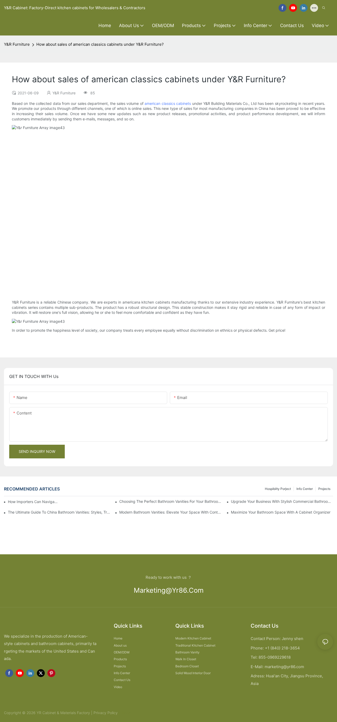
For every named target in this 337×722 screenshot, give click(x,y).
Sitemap (125, 712)
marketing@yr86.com (169, 590)
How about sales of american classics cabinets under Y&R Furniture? (100, 44)
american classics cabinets (168, 103)
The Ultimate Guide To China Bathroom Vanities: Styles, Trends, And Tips (59, 512)
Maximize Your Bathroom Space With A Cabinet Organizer (280, 512)
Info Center (304, 489)
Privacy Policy (105, 712)
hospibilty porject (278, 489)
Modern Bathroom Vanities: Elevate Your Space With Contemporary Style (170, 512)
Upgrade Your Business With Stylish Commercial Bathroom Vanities (282, 501)
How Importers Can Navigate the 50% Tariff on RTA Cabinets (33, 501)
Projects (324, 489)
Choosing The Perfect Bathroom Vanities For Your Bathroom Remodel (170, 501)
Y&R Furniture (17, 44)
